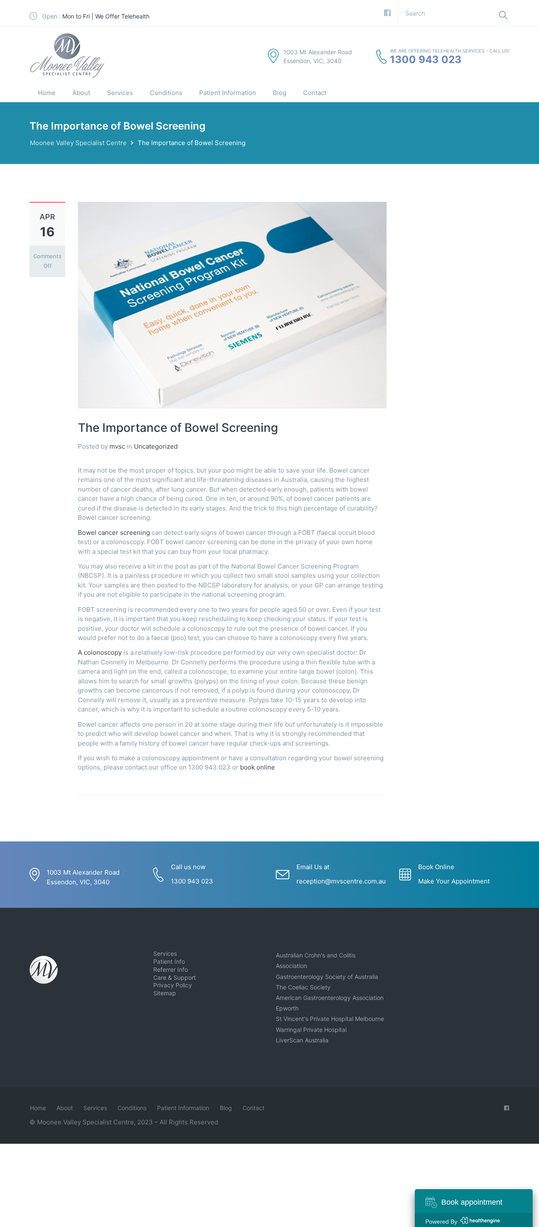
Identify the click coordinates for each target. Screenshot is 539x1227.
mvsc (117, 446)
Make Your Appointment (454, 881)
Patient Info (169, 961)
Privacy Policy (172, 985)
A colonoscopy (100, 652)
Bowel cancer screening (114, 533)
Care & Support (174, 977)
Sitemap (164, 993)
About (81, 93)
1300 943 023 (426, 59)
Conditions (166, 93)
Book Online (436, 867)
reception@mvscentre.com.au (341, 881)
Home (47, 93)
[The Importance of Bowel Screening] (232, 304)
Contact (314, 93)
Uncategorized (156, 446)
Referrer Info (170, 969)
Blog (279, 93)
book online (258, 767)
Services (120, 93)
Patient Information (227, 93)
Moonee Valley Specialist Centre (78, 143)
